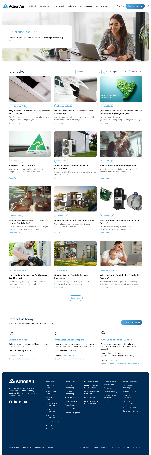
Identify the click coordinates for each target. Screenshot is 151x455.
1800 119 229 (69, 356)
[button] (135, 6)
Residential (50, 382)
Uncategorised (16, 161)
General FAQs (107, 106)
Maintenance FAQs (18, 106)
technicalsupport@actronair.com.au (125, 364)
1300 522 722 (23, 356)
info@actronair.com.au (27, 359)
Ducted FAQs (61, 216)
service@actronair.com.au (74, 359)
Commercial (70, 382)
